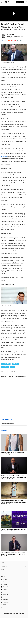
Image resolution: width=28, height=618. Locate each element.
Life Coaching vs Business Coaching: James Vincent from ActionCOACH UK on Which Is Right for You (13, 554)
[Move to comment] (20, 40)
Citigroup (4, 156)
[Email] (17, 40)
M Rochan (11, 34)
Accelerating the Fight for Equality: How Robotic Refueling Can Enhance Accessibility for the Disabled (13, 502)
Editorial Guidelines (20, 376)
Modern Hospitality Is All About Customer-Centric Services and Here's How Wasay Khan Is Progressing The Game (13, 477)
